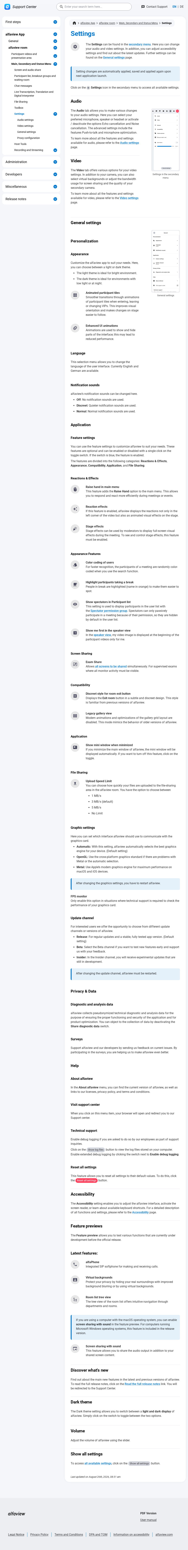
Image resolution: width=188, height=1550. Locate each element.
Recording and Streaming (28, 150)
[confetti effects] (75, 509)
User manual (148, 1520)
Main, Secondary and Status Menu (31, 63)
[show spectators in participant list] (75, 295)
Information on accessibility (131, 1534)
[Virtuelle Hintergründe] (75, 1264)
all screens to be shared (111, 666)
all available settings (97, 1463)
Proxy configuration (28, 137)
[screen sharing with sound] (75, 1348)
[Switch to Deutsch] (182, 6)
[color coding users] (75, 564)
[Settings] (75, 46)
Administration (16, 162)
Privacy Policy (39, 1534)
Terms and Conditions (69, 1534)
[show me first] (75, 632)
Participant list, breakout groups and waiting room (35, 77)
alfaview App (15, 34)
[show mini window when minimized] (75, 489)
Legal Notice (16, 1534)
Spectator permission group (109, 611)
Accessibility (140, 1212)
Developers (14, 174)
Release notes (16, 199)
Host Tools (20, 144)
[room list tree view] (75, 1279)
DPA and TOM (98, 1534)
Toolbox (18, 107)
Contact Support (156, 6)
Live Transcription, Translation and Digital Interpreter (33, 93)
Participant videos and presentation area (24, 56)
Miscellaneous (16, 186)
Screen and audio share (27, 69)
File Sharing (21, 101)
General (13, 41)
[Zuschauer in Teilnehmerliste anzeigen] (75, 664)
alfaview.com (164, 1534)
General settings (26, 131)
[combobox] (94, 7)
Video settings (25, 125)
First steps (13, 22)
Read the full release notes (142, 1384)
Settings (19, 113)
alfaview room (17, 47)
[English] (174, 6)
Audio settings (25, 119)
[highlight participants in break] (75, 584)
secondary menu (140, 44)
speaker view (102, 635)
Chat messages (23, 85)
